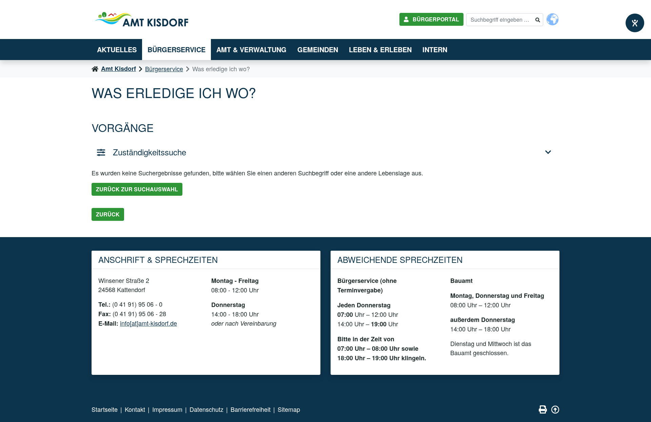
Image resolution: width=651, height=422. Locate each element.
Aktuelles (117, 49)
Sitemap (289, 409)
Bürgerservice (176, 49)
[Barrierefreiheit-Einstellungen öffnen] (635, 23)
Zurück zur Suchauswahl (137, 189)
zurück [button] (108, 214)
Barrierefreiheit (251, 409)
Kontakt (135, 409)
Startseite (105, 409)
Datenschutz (206, 409)
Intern (434, 49)
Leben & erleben (380, 49)
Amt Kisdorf (118, 68)
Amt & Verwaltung (251, 49)
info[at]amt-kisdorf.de (148, 323)
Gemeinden (317, 49)
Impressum (167, 409)
